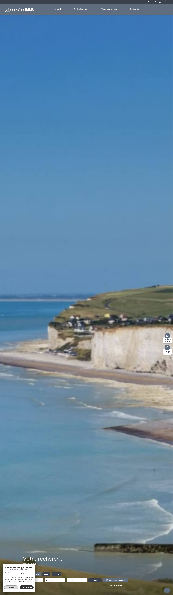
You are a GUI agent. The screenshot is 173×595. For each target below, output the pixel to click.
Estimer (57, 574)
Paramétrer (11, 587)
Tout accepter (26, 587)
